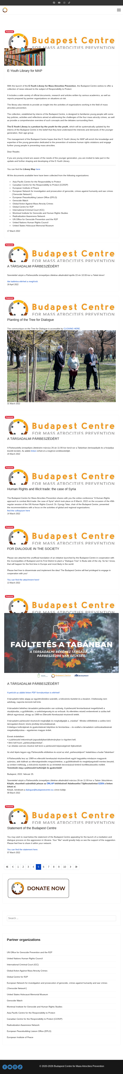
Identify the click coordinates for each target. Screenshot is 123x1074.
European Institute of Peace (20, 1037)
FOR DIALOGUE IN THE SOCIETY (33, 549)
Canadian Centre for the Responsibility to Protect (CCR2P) (34, 1019)
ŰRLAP (50, 783)
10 (64, 867)
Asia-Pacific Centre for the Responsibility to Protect (31, 1013)
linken (34, 451)
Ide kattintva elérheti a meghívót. (22, 281)
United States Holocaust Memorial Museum (27, 994)
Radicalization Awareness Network (23, 1025)
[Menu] (119, 10)
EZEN (101, 783)
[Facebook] (54, 2)
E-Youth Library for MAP (24, 71)
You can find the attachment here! (23, 580)
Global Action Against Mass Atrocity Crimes (27, 970)
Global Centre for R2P (17, 977)
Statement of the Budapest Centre (31, 828)
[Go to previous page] (13, 867)
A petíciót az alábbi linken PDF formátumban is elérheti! (33, 692)
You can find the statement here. (22, 849)
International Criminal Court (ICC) (23, 964)
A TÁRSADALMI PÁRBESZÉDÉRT (33, 266)
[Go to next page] (70, 867)
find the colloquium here (18, 510)
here (38, 169)
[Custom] (69, 2)
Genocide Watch (14, 1000)
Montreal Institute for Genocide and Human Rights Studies (34, 1006)
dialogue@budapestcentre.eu (40, 790)
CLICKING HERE (72, 328)
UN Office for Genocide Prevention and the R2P (29, 952)
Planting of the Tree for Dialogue (30, 320)
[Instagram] (64, 2)
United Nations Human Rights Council (25, 958)
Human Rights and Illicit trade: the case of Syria (41, 489)
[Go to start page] (7, 867)
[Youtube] (59, 2)
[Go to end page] (76, 867)
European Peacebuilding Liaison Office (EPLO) (29, 1031)
